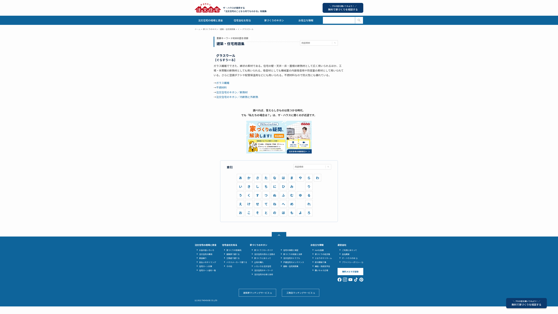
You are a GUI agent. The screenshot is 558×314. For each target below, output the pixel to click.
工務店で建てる (233, 258)
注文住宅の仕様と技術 (263, 274)
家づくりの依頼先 (234, 250)
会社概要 (345, 254)
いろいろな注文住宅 (262, 266)
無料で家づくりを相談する (526, 303)
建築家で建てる (233, 254)
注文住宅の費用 (205, 254)
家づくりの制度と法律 (292, 254)
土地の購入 (259, 262)
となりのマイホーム (323, 258)
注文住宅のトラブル (291, 258)
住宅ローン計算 (205, 266)
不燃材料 (221, 87)
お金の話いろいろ (206, 250)
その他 (229, 266)
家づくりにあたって (262, 258)
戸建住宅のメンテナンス (293, 262)
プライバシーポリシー (351, 262)
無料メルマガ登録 (350, 271)
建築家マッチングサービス (256, 292)
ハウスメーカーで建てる (236, 262)
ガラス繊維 (222, 83)
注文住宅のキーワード (263, 270)
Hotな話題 (319, 250)
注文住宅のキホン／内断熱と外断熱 (237, 97)
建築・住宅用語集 (290, 266)
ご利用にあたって (349, 250)
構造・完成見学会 (322, 266)
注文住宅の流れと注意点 (264, 254)
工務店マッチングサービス (299, 292)
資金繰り (203, 258)
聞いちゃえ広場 (321, 270)
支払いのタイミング (207, 262)
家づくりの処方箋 (322, 254)
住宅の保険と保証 (290, 250)
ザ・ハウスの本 (348, 258)
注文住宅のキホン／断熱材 (232, 92)
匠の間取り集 (320, 262)
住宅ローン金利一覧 (207, 270)
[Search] (359, 20)
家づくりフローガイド (263, 250)
